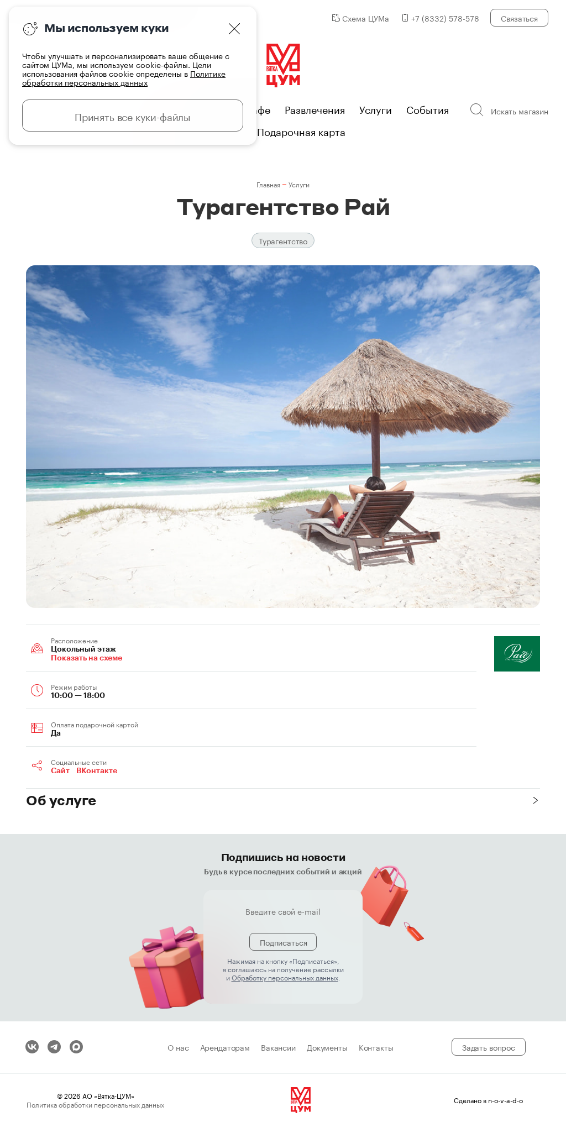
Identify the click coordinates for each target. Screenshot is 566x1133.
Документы (327, 1047)
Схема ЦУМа (365, 18)
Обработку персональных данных (285, 977)
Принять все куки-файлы (133, 115)
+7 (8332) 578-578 (445, 18)
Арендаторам (225, 1047)
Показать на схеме (86, 657)
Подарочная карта (301, 130)
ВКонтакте (96, 770)
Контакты (376, 1047)
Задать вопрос (488, 1047)
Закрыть (234, 29)
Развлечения (315, 108)
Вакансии (278, 1047)
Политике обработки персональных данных (124, 77)
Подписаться (283, 942)
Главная (268, 184)
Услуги (375, 108)
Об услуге (61, 800)
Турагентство (283, 240)
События (427, 108)
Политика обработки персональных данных (95, 1104)
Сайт (60, 770)
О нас (177, 1047)
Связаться (519, 18)
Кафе (258, 108)
